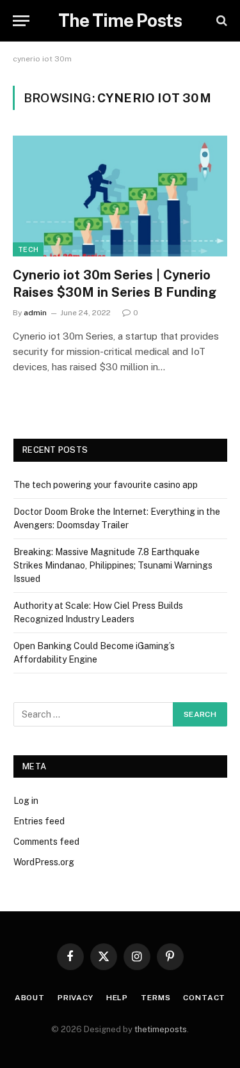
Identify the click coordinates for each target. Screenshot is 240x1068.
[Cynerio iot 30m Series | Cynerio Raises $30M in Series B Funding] (120, 196)
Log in (25, 801)
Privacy (75, 997)
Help (117, 997)
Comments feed (46, 841)
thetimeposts (160, 1029)
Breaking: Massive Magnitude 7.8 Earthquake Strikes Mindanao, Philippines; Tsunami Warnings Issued (112, 565)
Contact (204, 997)
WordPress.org (43, 862)
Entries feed (39, 821)
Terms (155, 997)
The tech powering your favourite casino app (105, 485)
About (30, 997)
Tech (28, 249)
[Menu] (21, 20)
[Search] (220, 20)
